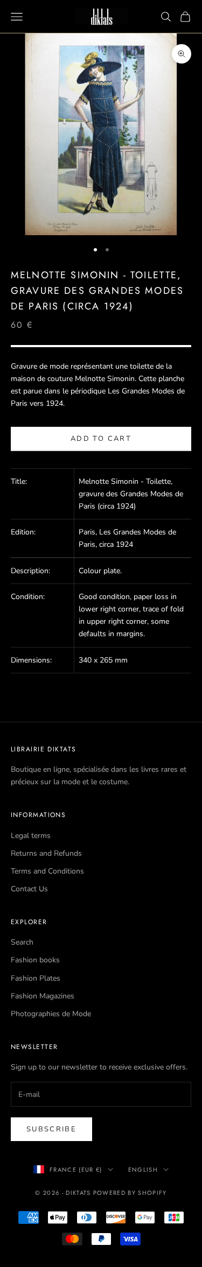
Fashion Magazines (42, 996)
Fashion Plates (35, 978)
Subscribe (51, 1129)
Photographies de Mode (51, 1014)
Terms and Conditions (47, 871)
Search (22, 942)
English (143, 1169)
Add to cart (101, 439)
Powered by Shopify (130, 1192)
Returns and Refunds (46, 853)
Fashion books (35, 960)
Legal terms (31, 835)
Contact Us (29, 889)
